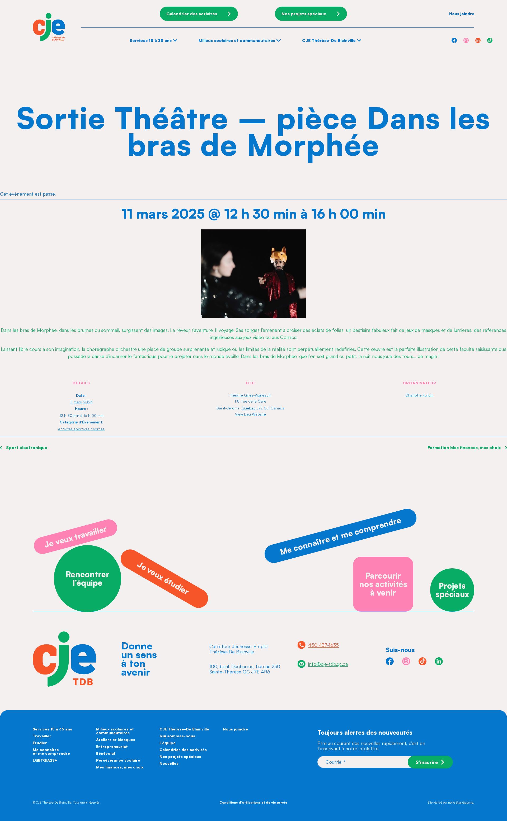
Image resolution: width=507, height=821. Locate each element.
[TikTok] (490, 40)
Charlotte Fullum (419, 395)
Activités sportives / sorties (81, 429)
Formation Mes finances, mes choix (465, 447)
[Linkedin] (478, 40)
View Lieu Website (250, 414)
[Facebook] (454, 40)
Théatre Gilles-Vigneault (250, 395)
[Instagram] (466, 40)
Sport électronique (26, 447)
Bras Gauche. (465, 802)
